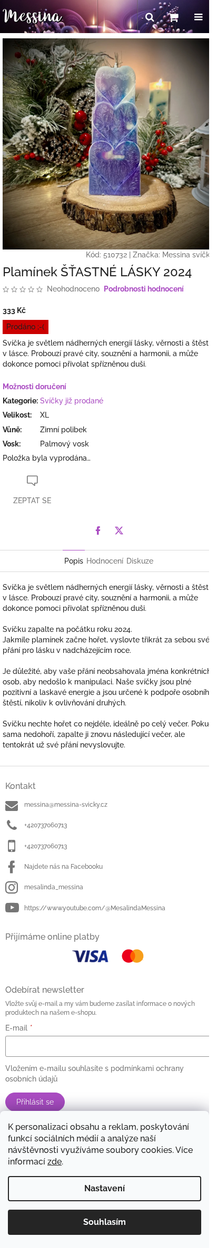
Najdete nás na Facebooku (63, 866)
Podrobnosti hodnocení (144, 289)
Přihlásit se (35, 1102)
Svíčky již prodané (71, 401)
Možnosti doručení (34, 386)
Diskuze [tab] (139, 561)
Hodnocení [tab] (104, 561)
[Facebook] (97, 530)
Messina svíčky (188, 255)
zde (54, 1162)
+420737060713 (45, 825)
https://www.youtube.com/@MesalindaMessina (94, 908)
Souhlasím (104, 1222)
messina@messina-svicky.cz (65, 804)
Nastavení (104, 1188)
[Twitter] (119, 530)
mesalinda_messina (53, 887)
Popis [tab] (73, 561)
